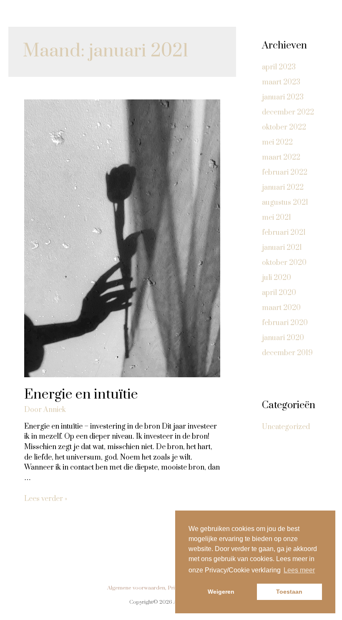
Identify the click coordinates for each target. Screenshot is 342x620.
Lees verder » (45, 498)
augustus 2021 (285, 202)
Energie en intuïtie (81, 394)
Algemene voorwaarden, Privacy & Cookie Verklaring (171, 587)
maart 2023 (281, 82)
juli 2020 (276, 277)
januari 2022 (283, 187)
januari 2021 (282, 247)
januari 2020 (283, 338)
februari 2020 (285, 323)
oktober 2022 (284, 127)
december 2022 (288, 112)
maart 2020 (281, 308)
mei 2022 (277, 142)
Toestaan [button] (289, 591)
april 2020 (279, 292)
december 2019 (287, 353)
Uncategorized (286, 427)
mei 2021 (276, 217)
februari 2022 (284, 172)
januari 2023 (283, 97)
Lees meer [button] (299, 570)
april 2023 (279, 67)
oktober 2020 (284, 262)
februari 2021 (284, 232)
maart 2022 (281, 157)
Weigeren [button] (221, 591)
